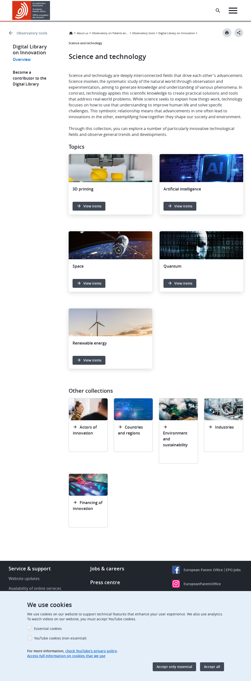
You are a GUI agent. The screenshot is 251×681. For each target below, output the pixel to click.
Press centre (105, 582)
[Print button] (227, 32)
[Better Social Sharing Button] (238, 32)
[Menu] (233, 10)
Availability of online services (35, 588)
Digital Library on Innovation (176, 33)
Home (71, 33)
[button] (51, 10)
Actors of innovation (85, 430)
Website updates (24, 578)
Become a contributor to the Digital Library (29, 78)
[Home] (31, 10)
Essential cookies (48, 628)
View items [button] (92, 206)
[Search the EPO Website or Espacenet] (217, 10)
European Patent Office (203, 569)
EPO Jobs (233, 569)
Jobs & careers (107, 568)
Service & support (30, 568)
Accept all (212, 666)
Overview (22, 59)
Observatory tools (32, 33)
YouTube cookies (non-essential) (60, 638)
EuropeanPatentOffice (202, 583)
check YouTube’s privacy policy (91, 651)
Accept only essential (174, 666)
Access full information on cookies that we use (66, 655)
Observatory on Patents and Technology (110, 33)
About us (82, 33)
